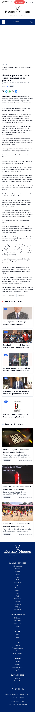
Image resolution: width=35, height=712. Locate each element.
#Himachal (21, 295)
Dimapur (17, 569)
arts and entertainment (17, 705)
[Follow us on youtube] (32, 2)
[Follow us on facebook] (26, 2)
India (17, 637)
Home (3, 65)
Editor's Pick (17, 623)
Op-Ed (17, 651)
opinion (14, 698)
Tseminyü (17, 601)
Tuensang (17, 604)
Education (17, 621)
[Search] (31, 22)
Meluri (17, 580)
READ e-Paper (20, 2)
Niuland (17, 588)
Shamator (17, 599)
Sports (17, 670)
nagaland (14, 694)
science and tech (17, 701)
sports (21, 698)
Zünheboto (17, 610)
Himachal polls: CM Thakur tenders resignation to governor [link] (17, 68)
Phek (17, 596)
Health (18, 626)
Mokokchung (17, 582)
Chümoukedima (17, 566)
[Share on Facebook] (16, 91)
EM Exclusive (17, 618)
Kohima (17, 574)
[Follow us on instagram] (30, 2)
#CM (4, 295)
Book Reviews (17, 653)
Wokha (17, 607)
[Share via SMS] (13, 91)
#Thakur (11, 295)
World (17, 634)
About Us (17, 678)
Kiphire (17, 571)
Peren (17, 593)
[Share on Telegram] (6, 91)
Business (17, 664)
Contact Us (17, 681)
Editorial (17, 645)
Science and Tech (17, 667)
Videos (17, 662)
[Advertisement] (17, 45)
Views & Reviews (17, 648)
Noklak (17, 590)
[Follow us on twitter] (28, 2)
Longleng (17, 577)
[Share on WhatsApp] (9, 91)
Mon (17, 585)
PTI (7, 86)
